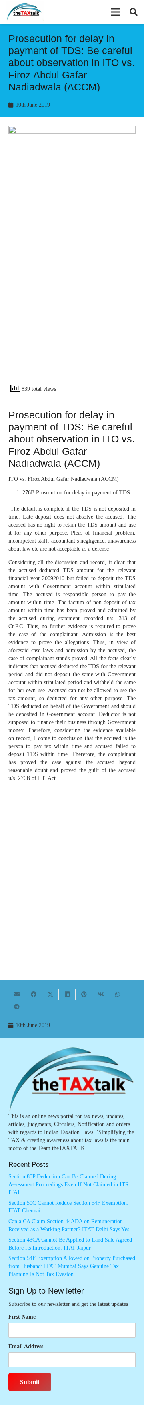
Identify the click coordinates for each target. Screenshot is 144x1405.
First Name (22, 1317)
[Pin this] (84, 994)
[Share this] (33, 994)
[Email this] (16, 994)
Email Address (25, 1346)
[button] (115, 12)
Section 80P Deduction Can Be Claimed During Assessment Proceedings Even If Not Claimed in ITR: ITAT (69, 1184)
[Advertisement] (72, 302)
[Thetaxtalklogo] (25, 12)
